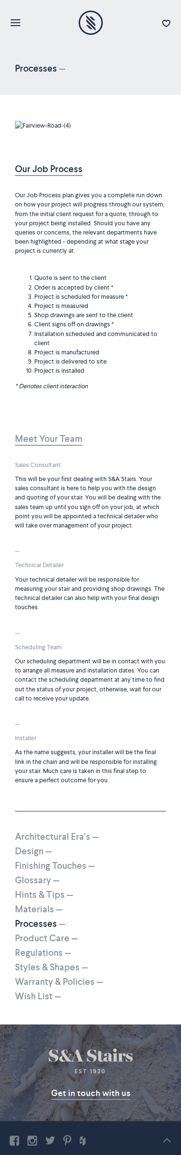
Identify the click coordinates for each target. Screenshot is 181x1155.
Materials (38, 909)
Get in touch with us (90, 1093)
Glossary (37, 880)
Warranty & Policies (59, 982)
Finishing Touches (55, 866)
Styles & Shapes (51, 967)
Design (33, 851)
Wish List (38, 996)
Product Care (46, 938)
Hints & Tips (44, 895)
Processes (40, 924)
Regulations (43, 953)
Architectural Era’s (56, 837)
